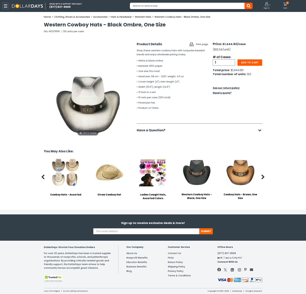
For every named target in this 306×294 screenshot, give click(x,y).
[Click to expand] (88, 104)
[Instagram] (239, 270)
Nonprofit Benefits (137, 257)
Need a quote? (222, 93)
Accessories (100, 16)
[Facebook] (219, 270)
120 (249, 74)
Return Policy (175, 262)
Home (47, 16)
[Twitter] (225, 270)
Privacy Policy (175, 271)
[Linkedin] (232, 270)
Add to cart (250, 62)
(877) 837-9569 (226, 253)
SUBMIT (206, 231)
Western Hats (143, 16)
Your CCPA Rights (52, 291)
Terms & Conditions (179, 275)
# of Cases (222, 57)
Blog (129, 271)
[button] (267, 5)
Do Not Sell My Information (75, 291)
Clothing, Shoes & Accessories (72, 16)
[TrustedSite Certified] (53, 279)
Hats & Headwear (121, 16)
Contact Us (174, 253)
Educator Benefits (136, 262)
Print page (202, 44)
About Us (131, 253)
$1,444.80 (237, 70)
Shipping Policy (176, 266)
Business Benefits (136, 266)
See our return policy (226, 88)
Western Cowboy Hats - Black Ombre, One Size (182, 16)
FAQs (171, 257)
